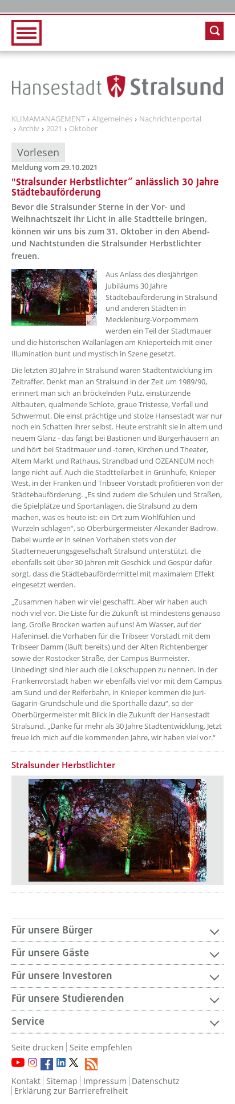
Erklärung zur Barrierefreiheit (71, 1090)
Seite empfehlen (101, 1047)
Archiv (28, 128)
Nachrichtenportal (170, 119)
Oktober (83, 128)
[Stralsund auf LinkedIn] (61, 1062)
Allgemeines (112, 119)
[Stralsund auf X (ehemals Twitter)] (75, 1064)
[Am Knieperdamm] (54, 297)
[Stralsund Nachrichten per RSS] (91, 1064)
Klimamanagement (48, 119)
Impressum (105, 1081)
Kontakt (25, 1081)
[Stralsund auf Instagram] (32, 1062)
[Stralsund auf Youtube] (18, 1062)
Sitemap (62, 1081)
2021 (54, 128)
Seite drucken (37, 1047)
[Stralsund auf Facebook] (46, 1064)
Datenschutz (156, 1081)
